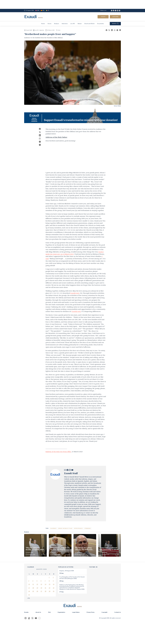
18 (33, 588)
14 (45, 584)
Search (114, 23)
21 (45, 588)
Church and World (89, 23)
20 (41, 588)
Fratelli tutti (74, 293)
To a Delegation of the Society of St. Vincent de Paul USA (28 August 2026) (72, 577)
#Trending (88, 528)
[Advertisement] (72, 4)
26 (37, 591)
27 (41, 591)
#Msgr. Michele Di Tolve (65, 528)
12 (37, 584)
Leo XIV (72, 23)
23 (53, 588)
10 (29, 584)
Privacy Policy (90, 612)
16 (53, 584)
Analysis (56, 23)
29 (49, 591)
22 (49, 588)
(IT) (48, 10)
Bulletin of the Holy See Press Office (58, 452)
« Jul (28, 598)
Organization (61, 612)
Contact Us (117, 612)
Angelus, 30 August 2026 (66, 571)
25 (33, 591)
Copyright (104, 612)
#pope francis (78, 528)
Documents (100, 23)
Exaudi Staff (29, 30)
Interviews (65, 23)
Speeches (41, 30)
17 (29, 588)
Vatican (80, 23)
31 (29, 595)
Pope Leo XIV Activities (65, 567)
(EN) (38, 10)
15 (49, 584)
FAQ (49, 612)
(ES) (43, 10)
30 (53, 591)
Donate (103, 16)
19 (37, 588)
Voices (49, 23)
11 (33, 584)
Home (43, 23)
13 (41, 584)
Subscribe (115, 16)
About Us (38, 612)
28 (45, 591)
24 (29, 591)
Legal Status (76, 612)
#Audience (53, 528)
